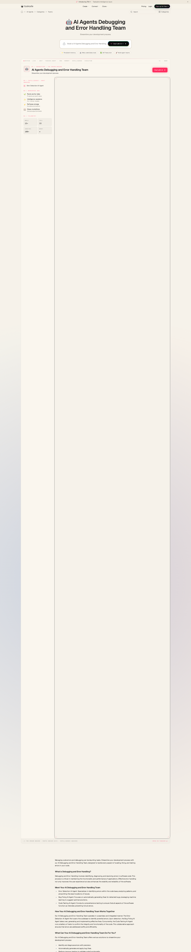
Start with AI (158, 70)
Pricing (143, 6)
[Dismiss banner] (187, 1)
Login (150, 6)
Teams (50, 12)
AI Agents (30, 12)
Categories (40, 12)
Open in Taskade (159, 841)
